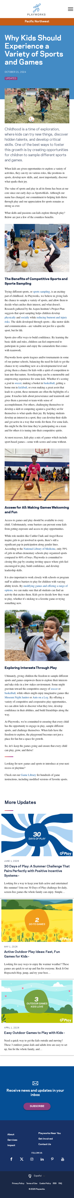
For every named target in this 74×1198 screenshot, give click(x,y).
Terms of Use (31, 1183)
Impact (11, 1145)
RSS (54, 1183)
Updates (11, 78)
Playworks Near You (49, 1133)
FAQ (60, 1183)
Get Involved (45, 1139)
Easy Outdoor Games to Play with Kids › (34, 1033)
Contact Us (44, 1144)
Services (12, 1140)
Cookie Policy (45, 1183)
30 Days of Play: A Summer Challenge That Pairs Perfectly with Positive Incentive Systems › (37, 871)
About (10, 1134)
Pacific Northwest (37, 21)
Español (38, 1176)
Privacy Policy (18, 1183)
